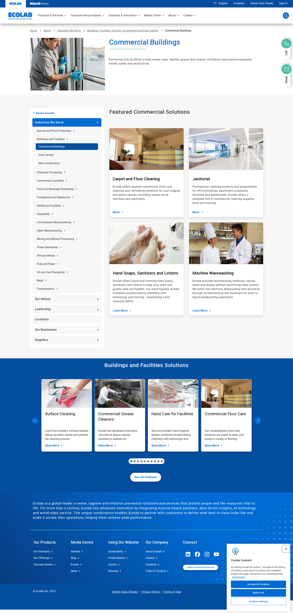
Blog (73, 558)
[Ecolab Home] (20, 16)
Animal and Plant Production (54, 130)
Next (258, 420)
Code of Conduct (156, 571)
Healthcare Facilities (49, 205)
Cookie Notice (238, 577)
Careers (150, 558)
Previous (35, 420)
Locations (42, 319)
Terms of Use (172, 591)
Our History (43, 299)
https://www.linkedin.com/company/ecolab (188, 554)
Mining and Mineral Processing (55, 239)
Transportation (45, 288)
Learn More (120, 310)
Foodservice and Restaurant (53, 197)
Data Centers (46, 155)
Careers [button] (188, 15)
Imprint (112, 564)
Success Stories (43, 564)
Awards (75, 551)
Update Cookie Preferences (200, 567)
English (223, 3)
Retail (40, 280)
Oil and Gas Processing (51, 272)
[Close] (286, 549)
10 (162, 461)
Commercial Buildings (51, 146)
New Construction (49, 163)
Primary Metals (46, 255)
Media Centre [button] (152, 15)
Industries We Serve (69, 30)
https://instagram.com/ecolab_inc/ (207, 554)
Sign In (283, 3)
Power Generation (47, 247)
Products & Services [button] (50, 15)
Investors (238, 3)
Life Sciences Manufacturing (54, 222)
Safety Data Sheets (261, 3)
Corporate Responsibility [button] (86, 15)
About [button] (172, 15)
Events (75, 564)
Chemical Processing (49, 172)
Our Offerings (42, 558)
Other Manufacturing (49, 230)
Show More (52, 445)
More (116, 212)
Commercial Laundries (50, 180)
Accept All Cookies (258, 584)
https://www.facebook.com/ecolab (197, 554)
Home (33, 30)
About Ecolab (45, 113)
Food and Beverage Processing (55, 189)
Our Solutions (42, 551)
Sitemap (113, 571)
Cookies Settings (258, 601)
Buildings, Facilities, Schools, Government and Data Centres (122, 30)
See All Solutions (145, 477)
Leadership (43, 309)
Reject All (258, 592)
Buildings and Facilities (51, 139)
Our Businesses (46, 329)
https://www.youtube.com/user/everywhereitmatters (216, 554)
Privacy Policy (151, 591)
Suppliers (41, 340)
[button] (66, 15)
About (47, 30)
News (74, 571)
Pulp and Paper (46, 264)
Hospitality (43, 214)
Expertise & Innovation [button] (123, 15)
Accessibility (115, 551)
